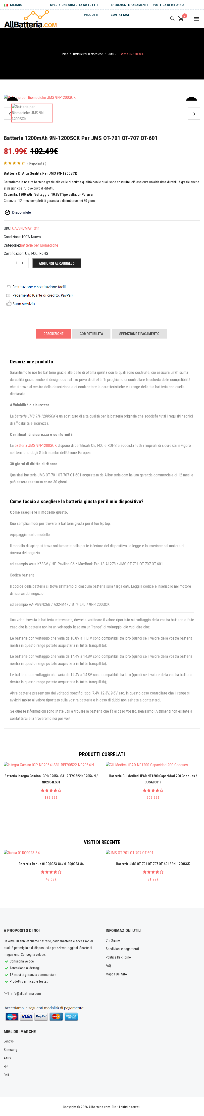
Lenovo (9, 1041)
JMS (110, 54)
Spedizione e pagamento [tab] (139, 334)
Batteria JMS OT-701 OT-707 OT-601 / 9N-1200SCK (153, 864)
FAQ (108, 966)
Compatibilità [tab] (91, 334)
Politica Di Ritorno (168, 5)
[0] (180, 19)
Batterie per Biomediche (88, 54)
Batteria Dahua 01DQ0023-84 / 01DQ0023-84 (51, 864)
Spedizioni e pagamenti (129, 5)
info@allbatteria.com (26, 994)
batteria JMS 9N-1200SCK (36, 445)
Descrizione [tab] (53, 334)
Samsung (10, 1050)
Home (64, 54)
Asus (7, 1058)
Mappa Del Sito (116, 974)
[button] (10, 114)
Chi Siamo (113, 940)
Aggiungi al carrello (57, 264)
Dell (6, 1075)
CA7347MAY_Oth (25, 228)
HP (6, 1067)
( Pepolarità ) (36, 163)
